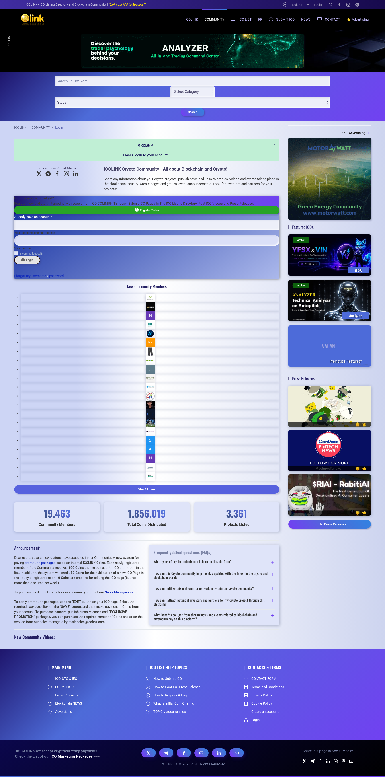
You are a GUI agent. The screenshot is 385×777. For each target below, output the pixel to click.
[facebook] (320, 761)
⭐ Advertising (358, 19)
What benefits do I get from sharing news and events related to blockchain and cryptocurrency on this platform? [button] (205, 617)
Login (318, 4)
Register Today (149, 210)
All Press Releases (333, 524)
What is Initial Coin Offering (173, 703)
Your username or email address (34, 232)
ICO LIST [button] (245, 19)
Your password (23, 248)
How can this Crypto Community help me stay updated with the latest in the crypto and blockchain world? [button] (211, 575)
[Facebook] (339, 4)
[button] (274, 144)
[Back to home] (29, 19)
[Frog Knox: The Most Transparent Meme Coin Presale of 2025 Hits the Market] (329, 406)
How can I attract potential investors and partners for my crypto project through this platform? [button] (209, 602)
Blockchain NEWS (68, 703)
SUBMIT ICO (285, 19)
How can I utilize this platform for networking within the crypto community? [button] (204, 588)
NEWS (306, 19)
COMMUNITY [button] (214, 19)
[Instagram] (348, 4)
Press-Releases (66, 695)
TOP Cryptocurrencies (169, 712)
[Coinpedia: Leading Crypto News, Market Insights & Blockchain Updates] (329, 450)
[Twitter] (304, 761)
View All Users (146, 489)
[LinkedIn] (219, 752)
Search (192, 112)
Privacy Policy (261, 695)
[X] (330, 4)
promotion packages (40, 563)
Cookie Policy (261, 703)
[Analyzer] (192, 51)
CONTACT (332, 19)
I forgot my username (30, 276)
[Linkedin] (328, 761)
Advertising (357, 133)
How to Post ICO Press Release (176, 687)
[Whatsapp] (336, 761)
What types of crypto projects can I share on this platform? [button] (193, 562)
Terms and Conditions (267, 687)
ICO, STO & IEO (66, 679)
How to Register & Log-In (171, 695)
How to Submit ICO (167, 679)
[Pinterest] (343, 761)
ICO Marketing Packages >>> (75, 756)
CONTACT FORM (263, 679)
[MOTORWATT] (329, 179)
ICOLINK (191, 19)
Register (296, 4)
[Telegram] (357, 4)
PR (260, 19)
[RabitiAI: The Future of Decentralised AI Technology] (329, 495)
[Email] (236, 752)
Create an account (265, 712)
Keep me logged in (31, 253)
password (56, 276)
